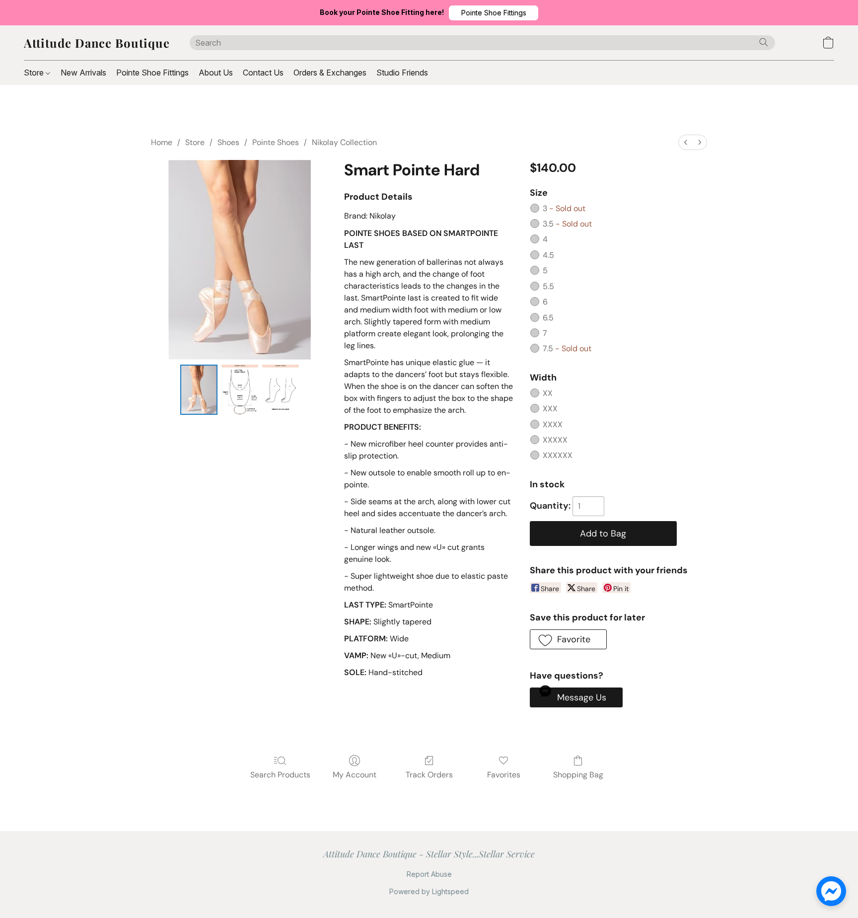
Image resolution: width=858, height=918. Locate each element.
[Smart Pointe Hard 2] (280, 390)
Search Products (280, 774)
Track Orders (429, 774)
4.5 (548, 255)
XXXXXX (557, 455)
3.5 (567, 224)
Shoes (228, 142)
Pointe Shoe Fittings (152, 72)
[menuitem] (686, 142)
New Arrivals (83, 72)
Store (35, 72)
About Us (216, 72)
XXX (550, 408)
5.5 (548, 286)
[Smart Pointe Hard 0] (198, 390)
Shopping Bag (578, 774)
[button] (493, 12)
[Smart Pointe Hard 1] (239, 390)
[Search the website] (763, 42)
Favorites (503, 774)
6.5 (548, 317)
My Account (354, 774)
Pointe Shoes (275, 142)
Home (161, 142)
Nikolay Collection (344, 142)
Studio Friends (402, 72)
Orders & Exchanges (329, 72)
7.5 (567, 348)
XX (548, 393)
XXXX (553, 424)
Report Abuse (429, 874)
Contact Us (263, 72)
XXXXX (555, 440)
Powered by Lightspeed (429, 891)
